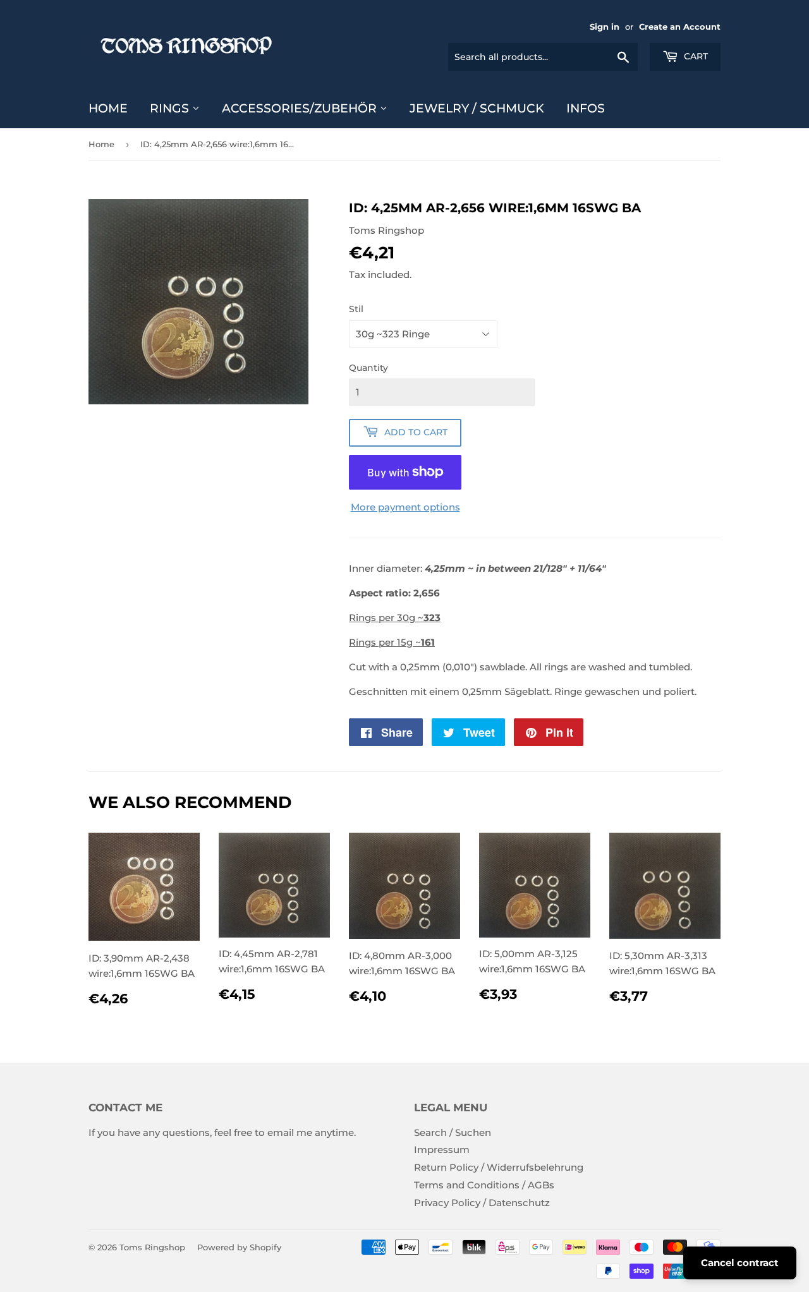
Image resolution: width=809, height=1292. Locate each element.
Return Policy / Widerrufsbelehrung (498, 1167)
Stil (356, 309)
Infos (585, 108)
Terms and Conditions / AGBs (484, 1185)
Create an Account (680, 27)
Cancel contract (740, 1263)
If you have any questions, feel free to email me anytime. (222, 1132)
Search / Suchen (452, 1132)
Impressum (442, 1150)
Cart (694, 56)
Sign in (604, 27)
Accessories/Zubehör (301, 108)
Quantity (368, 367)
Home (108, 108)
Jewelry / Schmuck (477, 108)
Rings (171, 108)
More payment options (405, 507)
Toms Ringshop (152, 1247)
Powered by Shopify (239, 1247)
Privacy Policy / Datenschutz (482, 1203)
